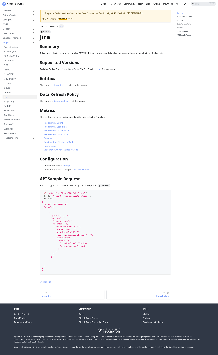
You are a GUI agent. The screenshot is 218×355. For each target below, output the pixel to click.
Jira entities (59, 85)
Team (140, 3)
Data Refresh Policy (184, 24)
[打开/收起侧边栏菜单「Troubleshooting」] (34, 138)
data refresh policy (63, 101)
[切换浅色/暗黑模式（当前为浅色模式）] (185, 4)
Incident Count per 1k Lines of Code (61, 149)
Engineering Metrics (23, 322)
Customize (9, 60)
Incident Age (50, 146)
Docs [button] (103, 3)
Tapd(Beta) (9, 115)
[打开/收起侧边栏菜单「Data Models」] (34, 33)
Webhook (8, 128)
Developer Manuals (12, 37)
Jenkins (7, 92)
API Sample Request (184, 35)
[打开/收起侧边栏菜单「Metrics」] (34, 29)
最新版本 (63, 18)
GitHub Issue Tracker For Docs (93, 322)
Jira (5, 97)
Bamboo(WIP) (10, 51)
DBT (6, 65)
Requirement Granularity (56, 134)
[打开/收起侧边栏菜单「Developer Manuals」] (34, 38)
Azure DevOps (11, 47)
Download (168, 3)
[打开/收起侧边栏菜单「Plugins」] (34, 42)
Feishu (7, 69)
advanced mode (81, 169)
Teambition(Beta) (12, 119)
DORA (5, 24)
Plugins (6, 42)
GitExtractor (10, 78)
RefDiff (7, 106)
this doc (98, 69)
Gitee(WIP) (9, 74)
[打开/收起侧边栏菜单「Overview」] (34, 11)
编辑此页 (47, 282)
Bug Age (48, 138)
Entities (180, 20)
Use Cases (116, 3)
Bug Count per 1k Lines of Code (59, 142)
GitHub (156, 3)
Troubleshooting (10, 137)
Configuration (182, 31)
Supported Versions (184, 16)
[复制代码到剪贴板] (168, 193)
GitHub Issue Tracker (89, 318)
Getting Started (10, 15)
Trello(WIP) (9, 124)
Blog (148, 3)
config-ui (67, 165)
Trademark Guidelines (153, 322)
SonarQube (9, 110)
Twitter (146, 318)
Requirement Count (53, 122)
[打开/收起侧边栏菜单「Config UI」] (34, 20)
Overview (7, 10)
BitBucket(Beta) (11, 56)
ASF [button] (178, 3)
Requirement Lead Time (55, 126)
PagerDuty (9, 101)
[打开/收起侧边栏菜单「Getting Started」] (34, 15)
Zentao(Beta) (10, 133)
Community (129, 3)
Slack (81, 314)
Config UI (7, 19)
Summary (180, 13)
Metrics (6, 28)
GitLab (7, 87)
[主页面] (42, 26)
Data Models (9, 33)
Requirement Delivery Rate (56, 130)
